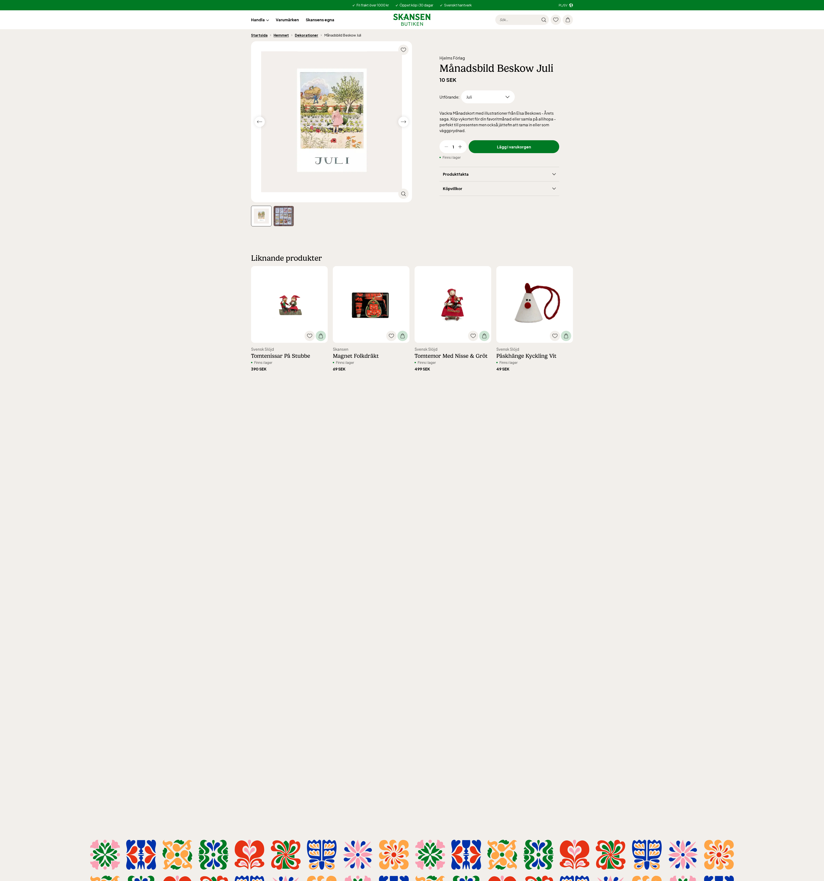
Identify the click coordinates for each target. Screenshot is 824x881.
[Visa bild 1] (283, 216)
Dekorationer (306, 35)
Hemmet (281, 35)
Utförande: (449, 97)
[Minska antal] (446, 146)
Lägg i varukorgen (514, 146)
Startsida (259, 35)
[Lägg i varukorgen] (321, 336)
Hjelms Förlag (452, 57)
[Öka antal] (460, 146)
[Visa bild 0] (261, 216)
